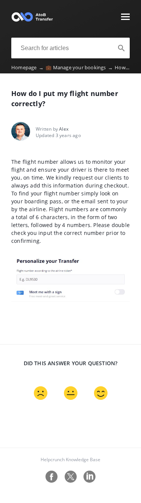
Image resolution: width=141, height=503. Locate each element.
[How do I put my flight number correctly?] (32, 20)
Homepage (27, 67)
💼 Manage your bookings (79, 67)
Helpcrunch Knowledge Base (70, 459)
